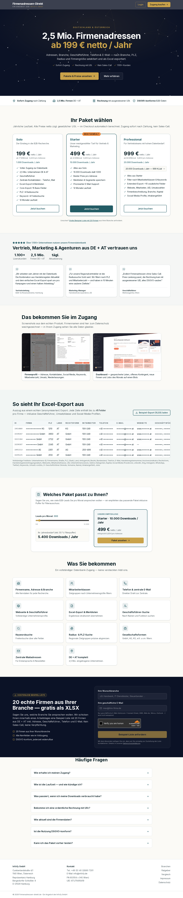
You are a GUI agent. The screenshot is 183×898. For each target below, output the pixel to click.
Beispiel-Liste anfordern (132, 734)
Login (140, 4)
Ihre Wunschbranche (108, 691)
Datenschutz (164, 882)
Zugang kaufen (157, 4)
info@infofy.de (80, 873)
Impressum (165, 878)
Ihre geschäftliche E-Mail (110, 703)
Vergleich (165, 874)
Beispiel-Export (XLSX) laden (153, 412)
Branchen (165, 866)
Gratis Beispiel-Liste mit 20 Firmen (84, 220)
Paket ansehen (119, 540)
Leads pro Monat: (47, 516)
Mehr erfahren (111, 76)
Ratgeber (166, 870)
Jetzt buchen (37, 208)
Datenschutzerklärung (131, 743)
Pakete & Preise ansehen (78, 76)
